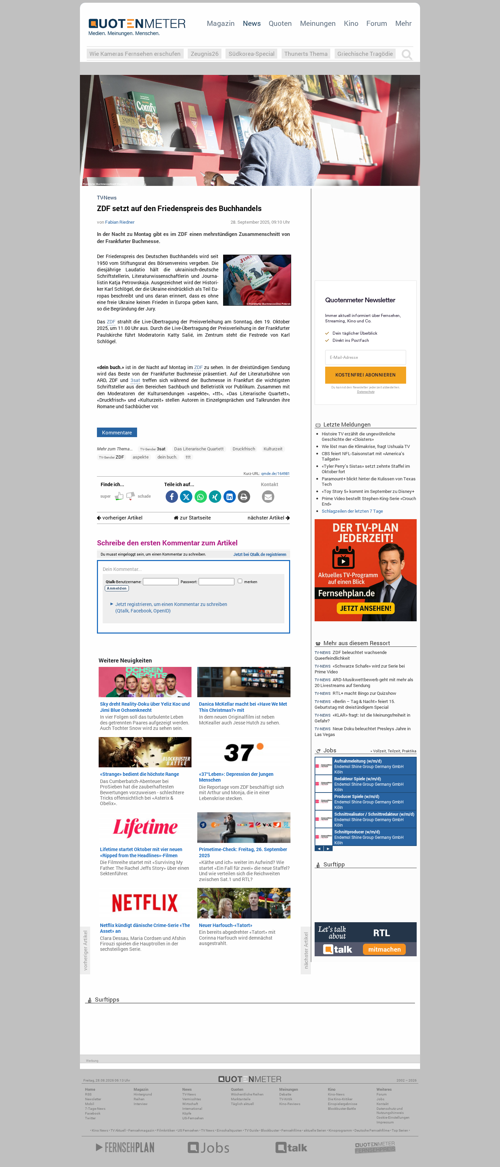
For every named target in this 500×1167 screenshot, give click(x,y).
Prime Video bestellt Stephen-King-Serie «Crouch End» (369, 501)
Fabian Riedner (119, 222)
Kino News (100, 1130)
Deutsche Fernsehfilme (371, 1130)
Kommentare (117, 432)
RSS (88, 1094)
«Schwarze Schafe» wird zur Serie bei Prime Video (360, 668)
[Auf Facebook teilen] (171, 497)
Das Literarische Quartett (199, 448)
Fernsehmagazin (141, 1130)
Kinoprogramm (340, 1130)
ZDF (111, 322)
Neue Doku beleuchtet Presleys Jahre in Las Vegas (363, 731)
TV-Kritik (285, 1099)
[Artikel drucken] (244, 497)
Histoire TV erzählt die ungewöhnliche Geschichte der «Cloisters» (358, 436)
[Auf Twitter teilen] (186, 497)
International (192, 1108)
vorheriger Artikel (122, 517)
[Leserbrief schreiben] (268, 497)
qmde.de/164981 (275, 473)
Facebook (92, 1113)
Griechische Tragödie (365, 54)
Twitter (90, 1118)
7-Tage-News (95, 1108)
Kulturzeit (273, 448)
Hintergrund (143, 1094)
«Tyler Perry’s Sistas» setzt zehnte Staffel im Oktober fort (366, 469)
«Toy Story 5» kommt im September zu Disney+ (368, 491)
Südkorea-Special (251, 54)
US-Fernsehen (193, 1118)
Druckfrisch (244, 448)
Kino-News (336, 1094)
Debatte (285, 1094)
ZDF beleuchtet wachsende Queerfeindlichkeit (351, 655)
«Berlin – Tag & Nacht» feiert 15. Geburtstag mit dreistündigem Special (355, 704)
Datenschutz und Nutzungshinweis (390, 1110)
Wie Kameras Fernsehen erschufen (135, 54)
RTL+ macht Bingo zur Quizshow (355, 693)
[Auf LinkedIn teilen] (229, 497)
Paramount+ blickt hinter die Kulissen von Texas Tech (369, 481)
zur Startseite (195, 517)
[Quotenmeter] (137, 27)
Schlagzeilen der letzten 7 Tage (352, 511)
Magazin (221, 23)
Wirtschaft (190, 1104)
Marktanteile (240, 1099)
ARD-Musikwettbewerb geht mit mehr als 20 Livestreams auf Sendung (364, 682)
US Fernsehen (188, 1130)
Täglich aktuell (242, 1104)
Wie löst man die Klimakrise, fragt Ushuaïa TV (366, 446)
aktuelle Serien (315, 1130)
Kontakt (382, 1104)
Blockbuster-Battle (342, 1108)
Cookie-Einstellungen (393, 1117)
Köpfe (186, 1113)
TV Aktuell (118, 1130)
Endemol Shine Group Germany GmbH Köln (369, 766)
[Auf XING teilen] (215, 497)
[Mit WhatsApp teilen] (200, 497)
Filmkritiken (166, 1130)
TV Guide (252, 1130)
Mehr (403, 23)
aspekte (141, 457)
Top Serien (400, 1130)
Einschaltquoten (229, 1130)
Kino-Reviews (289, 1104)
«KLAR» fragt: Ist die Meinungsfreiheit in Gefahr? (362, 717)
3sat (135, 380)
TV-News (189, 1094)
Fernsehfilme (291, 1130)
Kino (351, 23)
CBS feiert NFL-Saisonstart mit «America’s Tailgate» (363, 456)
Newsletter (93, 1099)
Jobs (380, 1099)
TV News (207, 1130)
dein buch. (167, 457)
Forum (376, 23)
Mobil (89, 1104)
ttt (188, 457)
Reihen (139, 1099)
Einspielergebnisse (342, 1104)
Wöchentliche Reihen (247, 1094)
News (252, 23)
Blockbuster (270, 1130)
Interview (141, 1104)
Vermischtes (191, 1099)
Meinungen (318, 23)
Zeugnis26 (205, 54)
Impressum (385, 1122)
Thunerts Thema (306, 54)
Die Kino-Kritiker (340, 1099)
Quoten (280, 23)
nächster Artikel (267, 517)
